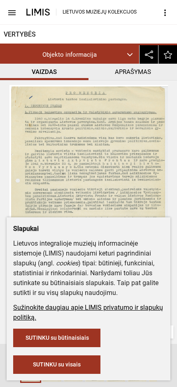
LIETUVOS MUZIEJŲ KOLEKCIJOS (100, 12)
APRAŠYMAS (133, 72)
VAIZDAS (44, 72)
